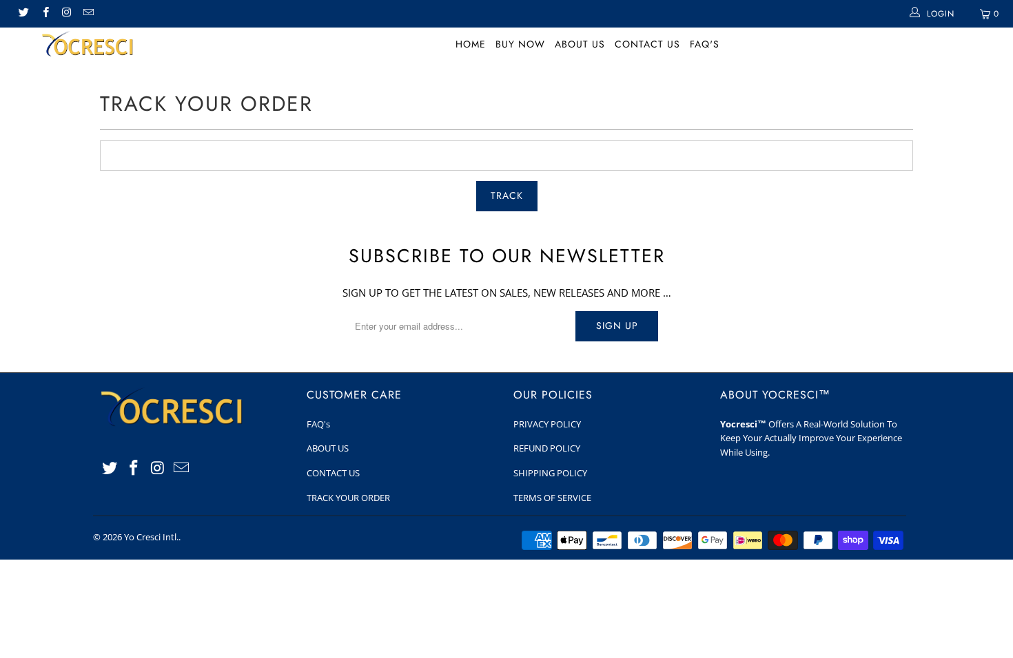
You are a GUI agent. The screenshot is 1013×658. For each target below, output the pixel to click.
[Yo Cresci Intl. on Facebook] (44, 13)
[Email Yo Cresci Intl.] (88, 13)
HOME (471, 44)
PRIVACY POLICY (547, 424)
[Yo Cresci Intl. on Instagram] (66, 13)
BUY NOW (520, 44)
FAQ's (704, 44)
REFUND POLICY (546, 448)
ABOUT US (580, 44)
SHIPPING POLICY (550, 473)
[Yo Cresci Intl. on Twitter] (23, 13)
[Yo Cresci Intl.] (88, 46)
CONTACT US (647, 44)
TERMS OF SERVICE (552, 497)
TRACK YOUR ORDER (348, 497)
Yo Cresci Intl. (151, 537)
